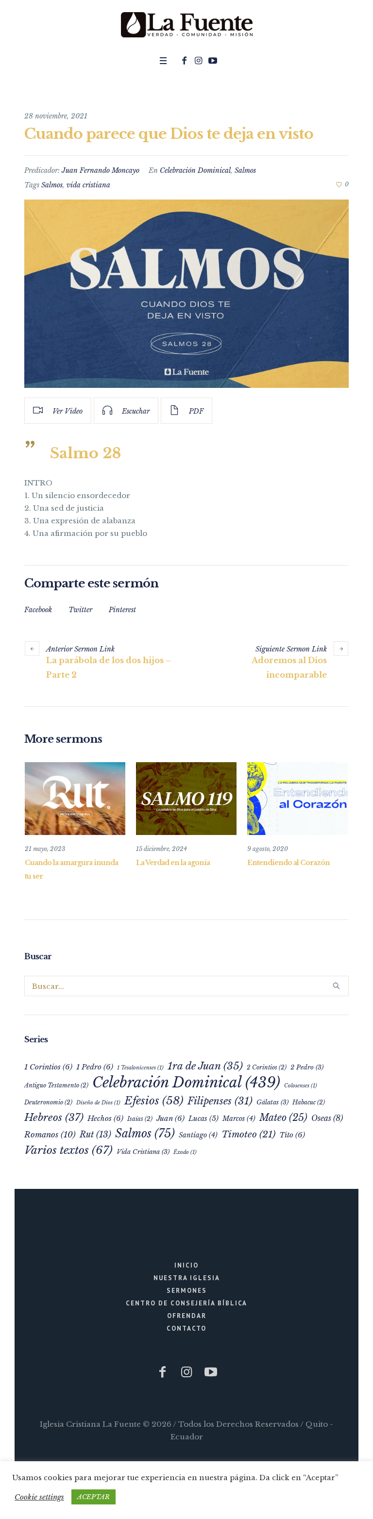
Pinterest (122, 609)
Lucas (203, 1118)
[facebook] (184, 61)
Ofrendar (186, 1316)
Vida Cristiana (143, 1152)
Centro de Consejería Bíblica (186, 1303)
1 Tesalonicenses (140, 1068)
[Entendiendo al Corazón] (297, 798)
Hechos (105, 1118)
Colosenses (300, 1086)
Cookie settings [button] (39, 1497)
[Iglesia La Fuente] (186, 25)
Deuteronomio (48, 1102)
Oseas (327, 1118)
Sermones (187, 1290)
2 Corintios (267, 1067)
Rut (95, 1134)
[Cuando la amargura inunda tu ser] (75, 798)
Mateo (283, 1117)
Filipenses (220, 1101)
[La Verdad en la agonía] (186, 798)
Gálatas (272, 1102)
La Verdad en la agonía (173, 862)
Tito (292, 1134)
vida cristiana (88, 185)
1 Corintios (48, 1066)
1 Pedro (94, 1066)
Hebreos (54, 1117)
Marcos (238, 1119)
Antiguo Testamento (56, 1085)
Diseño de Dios (98, 1103)
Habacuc (308, 1102)
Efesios (154, 1100)
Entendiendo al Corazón (288, 862)
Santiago (198, 1135)
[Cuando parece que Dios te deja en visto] (186, 294)
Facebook (38, 609)
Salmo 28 (85, 453)
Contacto (186, 1328)
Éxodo (185, 1152)
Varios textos (68, 1150)
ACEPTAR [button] (93, 1497)
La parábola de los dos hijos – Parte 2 (108, 667)
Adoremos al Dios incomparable (289, 667)
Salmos (245, 170)
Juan (170, 1118)
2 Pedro (306, 1067)
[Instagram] (198, 61)
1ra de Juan (205, 1066)
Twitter (80, 609)
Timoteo (248, 1134)
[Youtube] (213, 61)
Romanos (50, 1134)
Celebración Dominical (195, 170)
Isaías (140, 1118)
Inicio (186, 1265)
